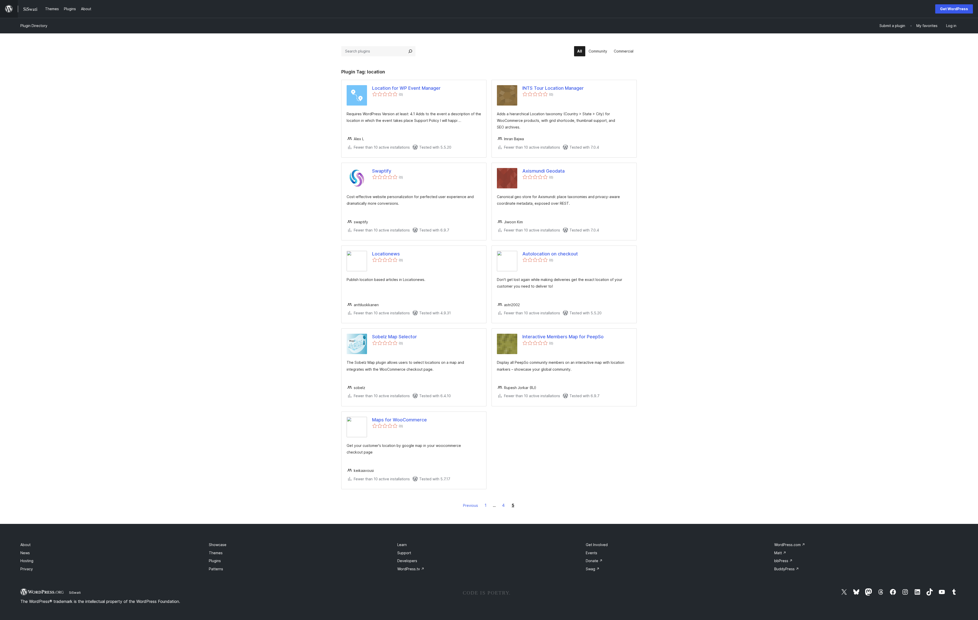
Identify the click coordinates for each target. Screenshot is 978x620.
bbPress (783, 561)
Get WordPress (954, 9)
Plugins (215, 561)
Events (591, 553)
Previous (470, 505)
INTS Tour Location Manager (553, 88)
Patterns (216, 569)
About (25, 544)
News (25, 553)
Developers (407, 561)
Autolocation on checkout (550, 253)
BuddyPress (786, 569)
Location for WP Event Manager (406, 88)
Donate (594, 561)
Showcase (217, 544)
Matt (780, 553)
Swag (593, 569)
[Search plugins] (410, 51)
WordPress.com (789, 544)
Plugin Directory (33, 25)
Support (404, 553)
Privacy (26, 569)
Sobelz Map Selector (394, 336)
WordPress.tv (410, 569)
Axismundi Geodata (543, 171)
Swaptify (381, 171)
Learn (402, 544)
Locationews (386, 253)
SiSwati (75, 592)
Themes (216, 553)
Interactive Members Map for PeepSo (563, 336)
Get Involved (597, 544)
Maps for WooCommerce (399, 419)
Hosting (26, 561)
